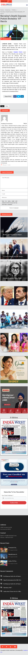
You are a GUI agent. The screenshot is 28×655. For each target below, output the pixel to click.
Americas (7, 10)
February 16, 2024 (6, 38)
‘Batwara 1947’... (7, 587)
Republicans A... (13, 554)
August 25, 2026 (13, 550)
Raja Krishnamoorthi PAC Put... (12, 580)
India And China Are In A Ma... (12, 591)
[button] (14, 295)
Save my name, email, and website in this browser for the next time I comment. (9, 202)
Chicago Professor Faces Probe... (13, 278)
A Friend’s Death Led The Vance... (13, 256)
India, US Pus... (12, 561)
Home (2, 10)
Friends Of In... (12, 547)
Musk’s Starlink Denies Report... (13, 234)
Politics (14, 10)
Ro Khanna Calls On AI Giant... (12, 576)
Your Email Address (7, 495)
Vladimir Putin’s (17, 52)
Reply (25, 123)
